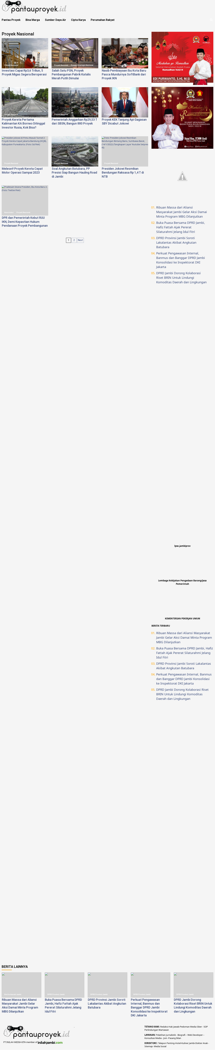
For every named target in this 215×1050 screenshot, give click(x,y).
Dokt (197, 1043)
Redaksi (164, 1026)
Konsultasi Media (153, 1038)
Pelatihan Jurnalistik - (167, 1034)
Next (80, 240)
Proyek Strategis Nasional (82, 65)
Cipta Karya (78, 20)
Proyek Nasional (11, 65)
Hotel (178, 1043)
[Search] (211, 20)
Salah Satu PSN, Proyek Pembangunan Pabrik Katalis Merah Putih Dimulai (71, 74)
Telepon (162, 1043)
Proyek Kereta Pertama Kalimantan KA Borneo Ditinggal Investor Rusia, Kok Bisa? (23, 123)
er (201, 1043)
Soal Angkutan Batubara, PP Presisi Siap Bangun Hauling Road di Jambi (74, 172)
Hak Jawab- (174, 1026)
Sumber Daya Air (55, 20)
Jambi (191, 1043)
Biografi (182, 1034)
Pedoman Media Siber (191, 1026)
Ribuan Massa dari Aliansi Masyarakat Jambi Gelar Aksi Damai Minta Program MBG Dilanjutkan (181, 211)
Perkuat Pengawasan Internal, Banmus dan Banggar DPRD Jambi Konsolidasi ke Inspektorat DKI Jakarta (180, 260)
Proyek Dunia (109, 65)
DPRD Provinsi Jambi (56, 994)
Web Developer (195, 1034)
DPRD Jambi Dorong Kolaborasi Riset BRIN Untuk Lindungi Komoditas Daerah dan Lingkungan (181, 277)
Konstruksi (9, 212)
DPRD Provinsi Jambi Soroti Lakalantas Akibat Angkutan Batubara (176, 242)
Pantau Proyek (11, 20)
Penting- (170, 1043)
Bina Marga (33, 20)
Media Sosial (160, 1046)
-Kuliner (184, 1043)
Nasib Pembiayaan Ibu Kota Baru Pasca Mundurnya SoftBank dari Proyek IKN (124, 74)
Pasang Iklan (174, 1038)
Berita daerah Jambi (12, 994)
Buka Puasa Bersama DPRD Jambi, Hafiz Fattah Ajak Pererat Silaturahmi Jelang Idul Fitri (180, 227)
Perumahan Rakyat (103, 20)
